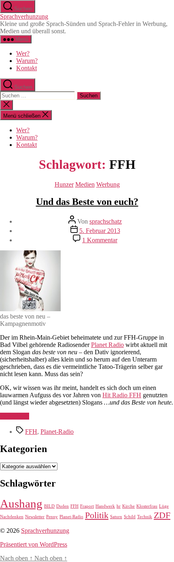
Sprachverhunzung (24, 16)
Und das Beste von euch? (87, 201)
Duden (62, 506)
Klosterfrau (146, 506)
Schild (130, 517)
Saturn (116, 517)
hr (119, 506)
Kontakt (26, 68)
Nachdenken (11, 517)
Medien (85, 184)
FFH (31, 431)
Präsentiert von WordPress (33, 544)
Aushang (21, 503)
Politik (96, 515)
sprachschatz (105, 221)
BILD (49, 506)
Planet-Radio (57, 431)
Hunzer (64, 184)
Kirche (128, 506)
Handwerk (105, 506)
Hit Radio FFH (121, 395)
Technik (144, 517)
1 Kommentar (99, 240)
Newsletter (35, 517)
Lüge (164, 506)
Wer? (23, 53)
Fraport (87, 506)
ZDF (162, 515)
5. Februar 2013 (99, 230)
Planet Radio (107, 344)
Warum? (27, 60)
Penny (52, 517)
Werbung (108, 184)
